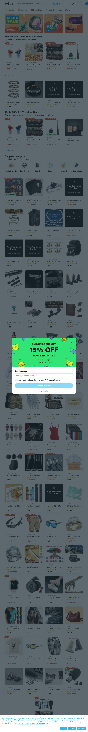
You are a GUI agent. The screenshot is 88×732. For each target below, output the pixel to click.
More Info (81, 728)
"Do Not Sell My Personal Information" (31, 724)
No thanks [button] (44, 391)
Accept (63, 728)
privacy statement (8, 720)
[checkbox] (15, 380)
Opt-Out (72, 728)
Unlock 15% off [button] (44, 386)
